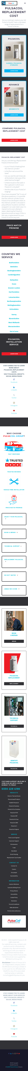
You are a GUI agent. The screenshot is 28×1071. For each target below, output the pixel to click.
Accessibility (14, 894)
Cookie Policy (14, 897)
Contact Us (14, 862)
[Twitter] (13, 1053)
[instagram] (14, 403)
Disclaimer (14, 901)
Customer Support (14, 841)
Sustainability (14, 876)
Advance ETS (14, 109)
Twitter (14, 398)
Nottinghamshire (14, 305)
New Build (14, 851)
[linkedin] (14, 387)
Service (14, 834)
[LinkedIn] (11, 1053)
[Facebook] (9, 1053)
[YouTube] (19, 1053)
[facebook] (14, 379)
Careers (14, 869)
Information (14, 881)
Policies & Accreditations (14, 911)
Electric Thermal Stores (14, 796)
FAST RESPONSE (14, 454)
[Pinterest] (17, 1053)
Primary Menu (25, 3)
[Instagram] (15, 1053)
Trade (14, 847)
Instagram (14, 405)
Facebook (14, 382)
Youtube (14, 413)
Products (14, 792)
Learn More (14, 71)
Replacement (14, 683)
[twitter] (14, 395)
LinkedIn (14, 390)
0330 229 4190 (11, 788)
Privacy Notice (14, 891)
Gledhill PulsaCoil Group (12, 1067)
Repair (14, 641)
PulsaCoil (14, 768)
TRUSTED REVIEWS (14, 472)
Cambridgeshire (14, 275)
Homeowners (14, 844)
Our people (14, 872)
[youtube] (14, 410)
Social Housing (14, 854)
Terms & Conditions (14, 904)
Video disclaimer (14, 907)
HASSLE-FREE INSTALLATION (14, 490)
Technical (14, 726)
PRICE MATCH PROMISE (14, 507)
